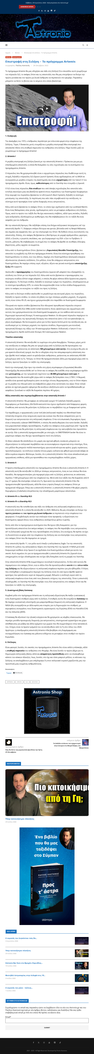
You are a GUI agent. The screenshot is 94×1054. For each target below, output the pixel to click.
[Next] (40, 7)
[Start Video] (47, 108)
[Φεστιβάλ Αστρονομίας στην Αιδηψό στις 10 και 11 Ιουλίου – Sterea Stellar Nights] (82, 978)
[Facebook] (33, 1042)
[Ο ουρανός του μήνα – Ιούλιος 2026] (82, 990)
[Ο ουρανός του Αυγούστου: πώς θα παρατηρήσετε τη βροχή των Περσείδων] (82, 941)
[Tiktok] (54, 11)
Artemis (10, 682)
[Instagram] (45, 11)
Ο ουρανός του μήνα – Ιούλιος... (19, 988)
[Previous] (38, 7)
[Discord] (51, 11)
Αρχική (7, 53)
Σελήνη (35, 682)
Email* (8, 1017)
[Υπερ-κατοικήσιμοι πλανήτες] (47, 792)
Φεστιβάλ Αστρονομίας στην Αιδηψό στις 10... (25, 975)
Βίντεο (17, 53)
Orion (19, 682)
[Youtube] (48, 11)
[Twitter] (42, 11)
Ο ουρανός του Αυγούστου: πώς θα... (21, 938)
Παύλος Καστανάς (23, 65)
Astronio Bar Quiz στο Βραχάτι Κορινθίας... (24, 963)
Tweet (8, 673)
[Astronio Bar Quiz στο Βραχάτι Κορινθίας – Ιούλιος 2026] (82, 966)
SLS (27, 682)
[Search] (83, 45)
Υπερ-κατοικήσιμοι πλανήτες (19, 819)
